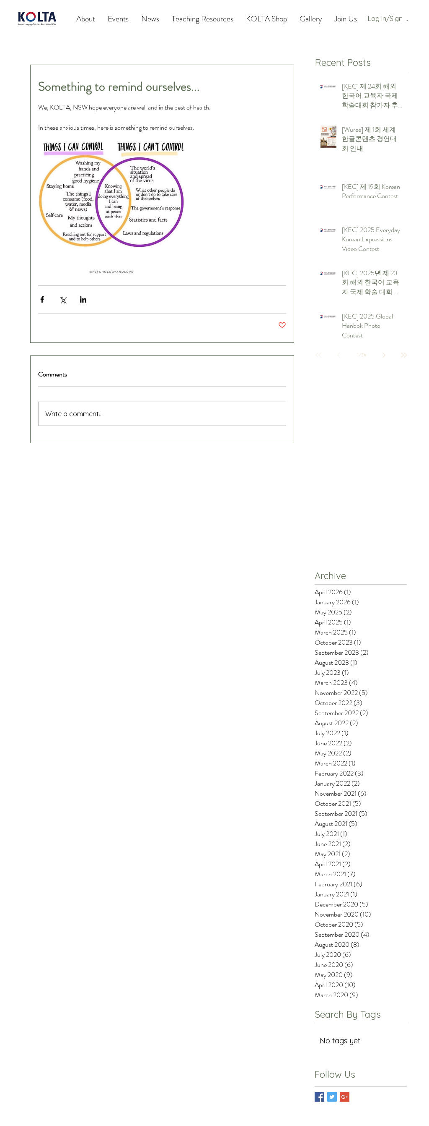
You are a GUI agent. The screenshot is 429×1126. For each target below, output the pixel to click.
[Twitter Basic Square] (332, 1097)
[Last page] (403, 355)
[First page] (318, 355)
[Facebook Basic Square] (319, 1097)
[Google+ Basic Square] (344, 1097)
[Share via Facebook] (42, 299)
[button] (202, 18)
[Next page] (383, 355)
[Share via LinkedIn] (83, 299)
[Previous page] (338, 355)
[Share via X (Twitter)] (63, 299)
